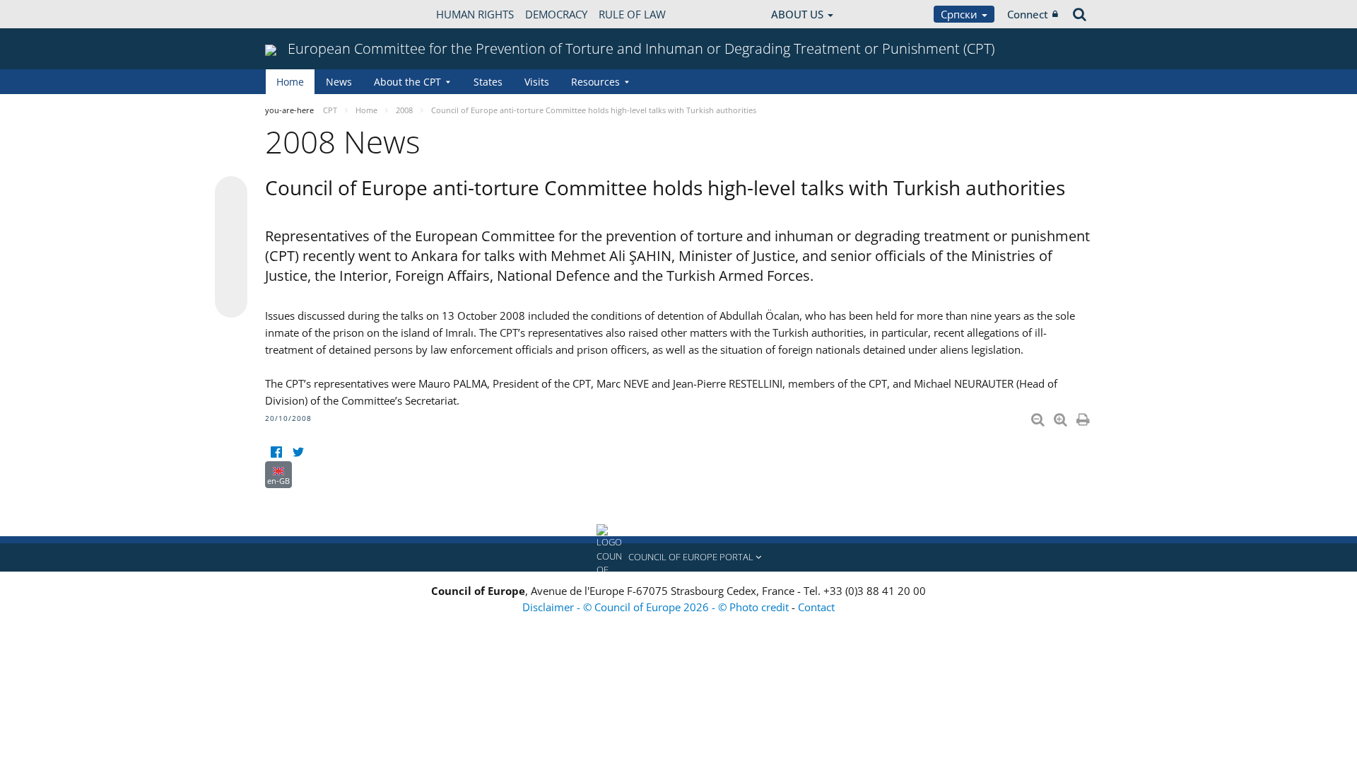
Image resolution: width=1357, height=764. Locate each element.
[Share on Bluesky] (231, 193)
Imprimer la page (1084, 416)
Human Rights (475, 14)
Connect (1027, 14)
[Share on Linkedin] (231, 274)
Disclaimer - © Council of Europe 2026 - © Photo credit (657, 607)
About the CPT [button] (407, 81)
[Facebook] (276, 452)
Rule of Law (632, 14)
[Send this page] (231, 301)
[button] (678, 557)
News (339, 81)
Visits (536, 81)
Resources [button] (595, 81)
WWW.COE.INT (300, 14)
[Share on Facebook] (231, 247)
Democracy (556, 14)
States (488, 81)
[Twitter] (298, 452)
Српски (960, 14)
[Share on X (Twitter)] (231, 220)
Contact (816, 607)
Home (290, 81)
